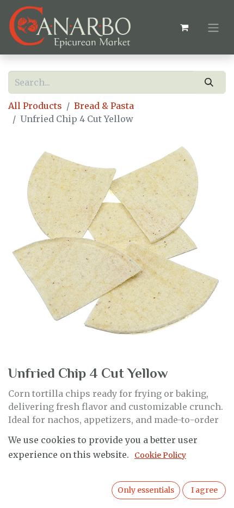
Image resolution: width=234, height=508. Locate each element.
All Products (35, 105)
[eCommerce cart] (184, 27)
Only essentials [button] (146, 490)
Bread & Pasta (104, 105)
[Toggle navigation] (213, 27)
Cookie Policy (160, 455)
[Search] (209, 82)
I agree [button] (204, 490)
